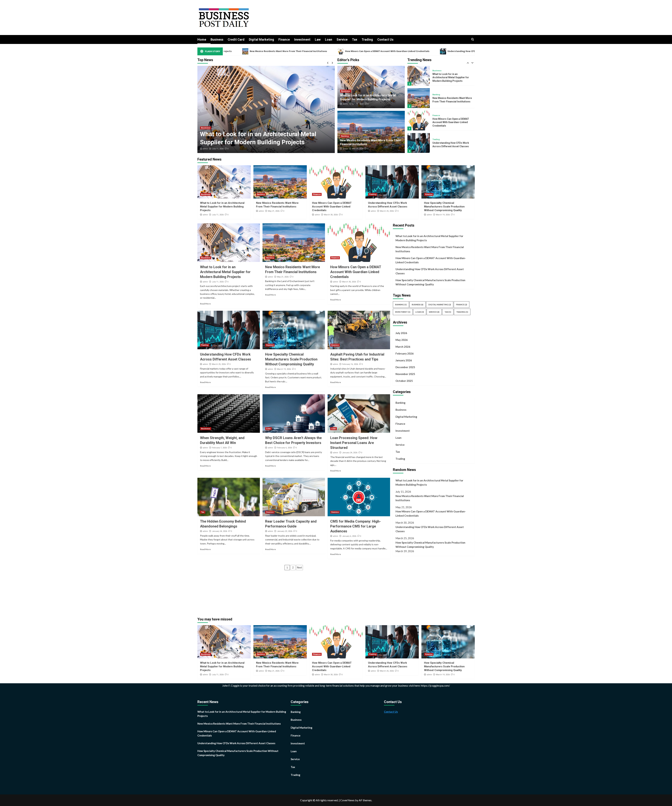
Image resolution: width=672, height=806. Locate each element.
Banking (205, 128)
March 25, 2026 (387, 211)
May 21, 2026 (217, 149)
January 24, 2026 (349, 452)
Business (217, 39)
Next (299, 567)
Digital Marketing (261, 39)
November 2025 (405, 374)
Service (342, 39)
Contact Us (385, 39)
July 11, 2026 (358, 104)
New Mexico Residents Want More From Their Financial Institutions (430, 249)
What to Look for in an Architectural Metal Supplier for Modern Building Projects (222, 206)
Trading (367, 39)
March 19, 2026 (443, 215)
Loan (328, 39)
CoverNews (347, 800)
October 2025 (404, 380)
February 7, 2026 (219, 448)
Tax (354, 39)
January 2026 (404, 360)
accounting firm (283, 685)
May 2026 (402, 339)
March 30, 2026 (331, 215)
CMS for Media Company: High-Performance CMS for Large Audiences (355, 526)
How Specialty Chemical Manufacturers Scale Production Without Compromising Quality (451, 145)
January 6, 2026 (349, 536)
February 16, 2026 (350, 364)
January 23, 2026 (284, 531)
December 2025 (405, 367)
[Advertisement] (422, 584)
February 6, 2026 (284, 448)
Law (318, 39)
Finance (284, 39)
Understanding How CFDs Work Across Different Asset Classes (393, 51)
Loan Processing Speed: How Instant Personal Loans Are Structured (353, 443)
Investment (302, 39)
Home (201, 39)
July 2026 (401, 333)
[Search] (472, 39)
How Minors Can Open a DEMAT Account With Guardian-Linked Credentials (297, 51)
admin (205, 148)
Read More (205, 303)
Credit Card (236, 39)
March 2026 (403, 346)
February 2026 (405, 353)
